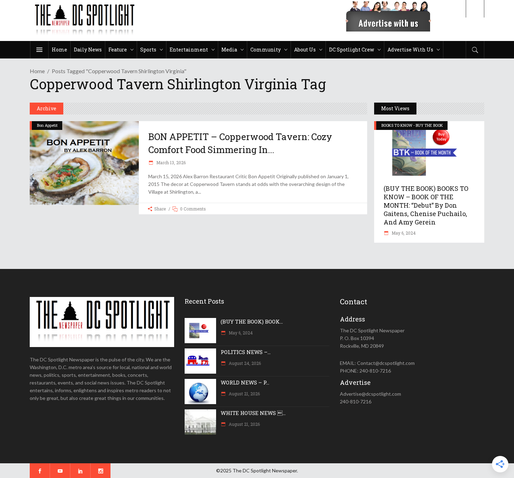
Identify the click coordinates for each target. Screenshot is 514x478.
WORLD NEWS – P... (245, 382)
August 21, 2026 (244, 393)
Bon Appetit (47, 125)
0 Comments (193, 209)
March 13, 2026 (170, 162)
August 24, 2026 (244, 363)
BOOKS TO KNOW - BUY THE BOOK (412, 125)
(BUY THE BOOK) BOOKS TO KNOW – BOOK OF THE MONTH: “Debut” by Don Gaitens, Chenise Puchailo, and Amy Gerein (426, 205)
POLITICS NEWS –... (246, 351)
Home (37, 71)
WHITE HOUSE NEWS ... (253, 412)
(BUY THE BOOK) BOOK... (252, 321)
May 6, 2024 (403, 233)
